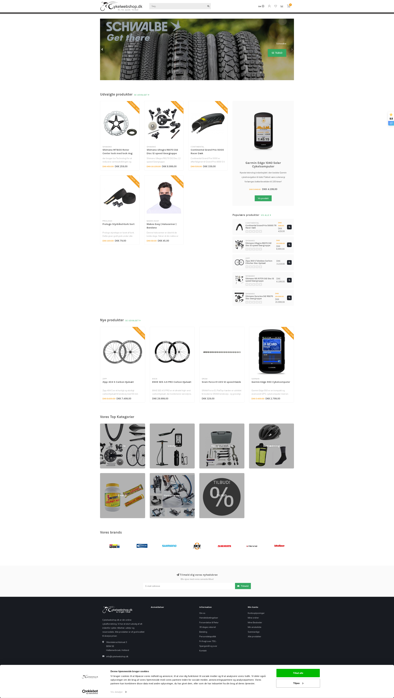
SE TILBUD (277, 53)
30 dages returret (207, 627)
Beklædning (254, 425)
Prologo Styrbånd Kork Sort (119, 224)
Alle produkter (254, 636)
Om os (202, 613)
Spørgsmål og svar (208, 646)
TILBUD (202, 474)
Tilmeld (244, 586)
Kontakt (203, 650)
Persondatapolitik (207, 636)
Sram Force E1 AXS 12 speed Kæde (221, 381)
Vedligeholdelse (207, 425)
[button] (102, 49)
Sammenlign (254, 632)
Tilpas (296, 683)
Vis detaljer (117, 692)
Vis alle (265, 215)
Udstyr (153, 425)
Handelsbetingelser (208, 617)
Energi (103, 474)
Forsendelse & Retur (209, 622)
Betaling (203, 632)
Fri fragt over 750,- (208, 641)
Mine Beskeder (255, 622)
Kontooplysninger (256, 613)
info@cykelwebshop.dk (117, 656)
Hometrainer (156, 474)
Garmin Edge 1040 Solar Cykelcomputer (263, 164)
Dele (102, 425)
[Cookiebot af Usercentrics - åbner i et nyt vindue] (90, 692)
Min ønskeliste (254, 627)
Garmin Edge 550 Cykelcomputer (270, 381)
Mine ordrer (253, 617)
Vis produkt (263, 198)
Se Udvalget (141, 95)
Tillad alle (298, 673)
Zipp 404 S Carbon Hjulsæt (118, 381)
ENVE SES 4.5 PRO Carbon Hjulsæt (171, 381)
